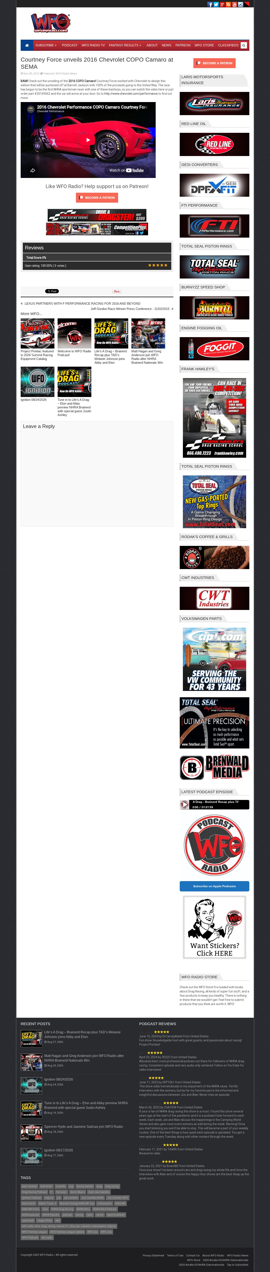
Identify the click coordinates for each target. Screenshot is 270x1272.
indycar (49, 1197)
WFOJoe (92, 1231)
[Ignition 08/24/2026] (37, 382)
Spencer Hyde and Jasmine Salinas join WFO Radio (83, 1126)
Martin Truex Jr (47, 1203)
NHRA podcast (30, 1214)
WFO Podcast (30, 1237)
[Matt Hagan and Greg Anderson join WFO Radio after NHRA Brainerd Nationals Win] (148, 333)
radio (90, 1214)
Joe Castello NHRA (92, 1197)
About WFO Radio (213, 1255)
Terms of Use (175, 1255)
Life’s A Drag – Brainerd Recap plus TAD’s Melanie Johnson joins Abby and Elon (110, 356)
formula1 (61, 1192)
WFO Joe (106, 1231)
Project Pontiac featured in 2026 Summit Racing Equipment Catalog (37, 355)
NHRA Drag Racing (62, 1209)
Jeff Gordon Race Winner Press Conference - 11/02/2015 (130, 309)
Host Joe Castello (98, 1192)
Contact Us (193, 1255)
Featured (48, 73)
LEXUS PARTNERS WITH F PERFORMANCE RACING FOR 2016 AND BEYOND (82, 303)
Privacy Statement (153, 1255)
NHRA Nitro (83, 1209)
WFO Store (193, 1260)
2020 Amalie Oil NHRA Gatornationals (225, 1260)
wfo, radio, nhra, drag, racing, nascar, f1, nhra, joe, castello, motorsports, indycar (69, 1226)
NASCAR (120, 1203)
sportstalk (28, 1220)
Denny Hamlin (85, 1186)
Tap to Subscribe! (237, 1264)
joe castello (71, 1197)
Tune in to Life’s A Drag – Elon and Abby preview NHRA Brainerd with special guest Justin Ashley (74, 407)
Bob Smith (46, 1186)
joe (59, 1197)
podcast (67, 1214)
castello (60, 1186)
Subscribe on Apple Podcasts (214, 886)
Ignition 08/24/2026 (33, 399)
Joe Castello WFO (117, 1197)
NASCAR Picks (30, 1209)
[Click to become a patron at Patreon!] (97, 203)
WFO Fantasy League (34, 1231)
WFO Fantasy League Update (67, 1231)
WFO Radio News (66, 73)
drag (99, 1186)
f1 (51, 1192)
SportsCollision (116, 1214)
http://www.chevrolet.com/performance (131, 93)
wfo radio (47, 1237)
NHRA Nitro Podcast (104, 1209)
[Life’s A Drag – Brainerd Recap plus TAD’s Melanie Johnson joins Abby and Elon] (111, 333)
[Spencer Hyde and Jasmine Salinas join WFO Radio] (31, 1133)
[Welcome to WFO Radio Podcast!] (74, 333)
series (100, 1214)
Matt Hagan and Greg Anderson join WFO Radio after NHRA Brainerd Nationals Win (147, 356)
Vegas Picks (44, 1220)
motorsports (104, 1203)
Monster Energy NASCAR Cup (77, 1203)
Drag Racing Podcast (34, 1192)
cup (71, 1186)
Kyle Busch (28, 1203)
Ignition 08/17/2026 (58, 1150)
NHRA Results (51, 1214)
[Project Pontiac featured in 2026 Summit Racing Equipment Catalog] (37, 333)
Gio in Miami (77, 1192)
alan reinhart (29, 1186)
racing (79, 1214)
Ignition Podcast (31, 1197)
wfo (57, 1220)
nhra (45, 1209)
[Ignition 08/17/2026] (31, 1157)
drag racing (112, 1186)
